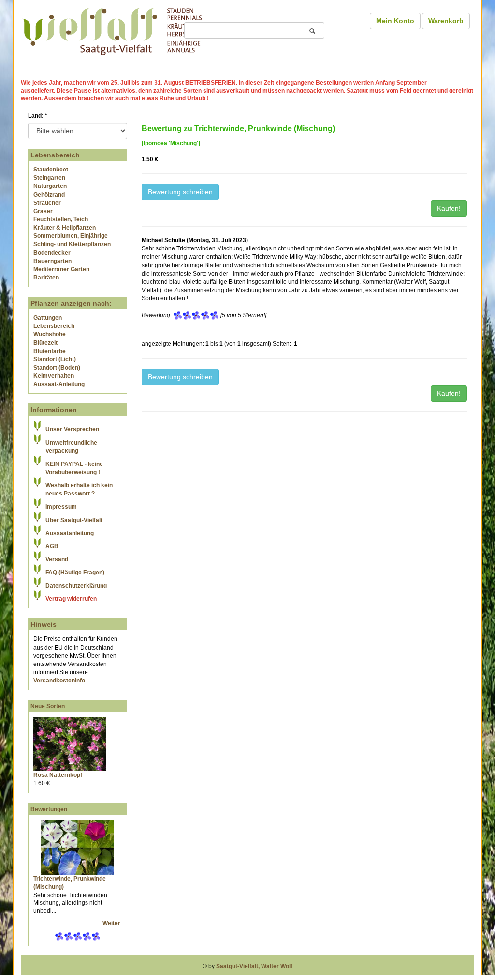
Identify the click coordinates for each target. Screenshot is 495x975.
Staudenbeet (50, 169)
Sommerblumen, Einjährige (70, 235)
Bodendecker (52, 252)
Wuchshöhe (49, 334)
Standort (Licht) (54, 359)
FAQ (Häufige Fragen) (74, 572)
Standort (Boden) (56, 367)
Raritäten (46, 277)
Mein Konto (395, 21)
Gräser (43, 211)
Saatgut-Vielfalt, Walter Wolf (254, 966)
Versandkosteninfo (59, 680)
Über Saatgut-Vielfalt (73, 520)
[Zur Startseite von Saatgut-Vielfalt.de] (112, 30)
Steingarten (49, 177)
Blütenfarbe (49, 351)
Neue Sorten (47, 706)
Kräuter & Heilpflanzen (64, 227)
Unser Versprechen (72, 429)
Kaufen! (449, 208)
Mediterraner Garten (61, 269)
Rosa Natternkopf (57, 775)
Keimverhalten (53, 375)
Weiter (112, 923)
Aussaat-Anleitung (59, 384)
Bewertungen (48, 809)
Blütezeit (45, 343)
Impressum (61, 506)
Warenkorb (446, 21)
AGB (51, 546)
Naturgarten (50, 186)
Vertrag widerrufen (71, 598)
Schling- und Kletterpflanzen (72, 244)
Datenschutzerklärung (76, 585)
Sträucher (47, 203)
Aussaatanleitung (69, 533)
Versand (56, 559)
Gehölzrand (49, 194)
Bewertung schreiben (180, 192)
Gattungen (47, 317)
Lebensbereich (53, 326)
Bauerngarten (52, 261)
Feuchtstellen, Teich (60, 219)
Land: (37, 115)
